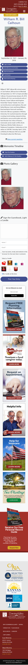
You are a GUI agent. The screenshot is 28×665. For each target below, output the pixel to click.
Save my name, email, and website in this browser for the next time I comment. (14, 253)
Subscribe (14, 295)
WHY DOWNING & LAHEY (10, 624)
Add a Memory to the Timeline (11, 68)
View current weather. (15, 139)
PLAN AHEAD (15, 628)
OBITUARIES (6, 634)
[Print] (2, 83)
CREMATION (6, 628)
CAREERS (14, 631)
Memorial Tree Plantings (9, 78)
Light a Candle (7, 64)
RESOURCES (6, 631)
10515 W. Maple (6, 650)
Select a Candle (7, 258)
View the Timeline (10, 152)
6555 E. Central (6, 640)
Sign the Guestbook (9, 71)
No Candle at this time (10, 274)
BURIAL (21, 624)
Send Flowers (7, 75)
